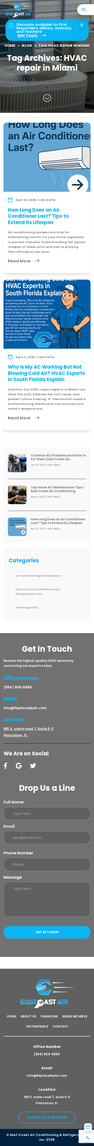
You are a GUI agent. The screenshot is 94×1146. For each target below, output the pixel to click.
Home (10, 45)
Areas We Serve (74, 1016)
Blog (27, 45)
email (9, 826)
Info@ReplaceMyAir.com (25, 708)
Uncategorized (27, 607)
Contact (60, 1026)
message (12, 877)
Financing (49, 1016)
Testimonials (37, 1026)
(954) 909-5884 (17, 687)
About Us (28, 1016)
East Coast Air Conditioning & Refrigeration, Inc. (38, 591)
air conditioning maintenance (38, 576)
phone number (18, 853)
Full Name (13, 802)
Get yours (27, 35)
